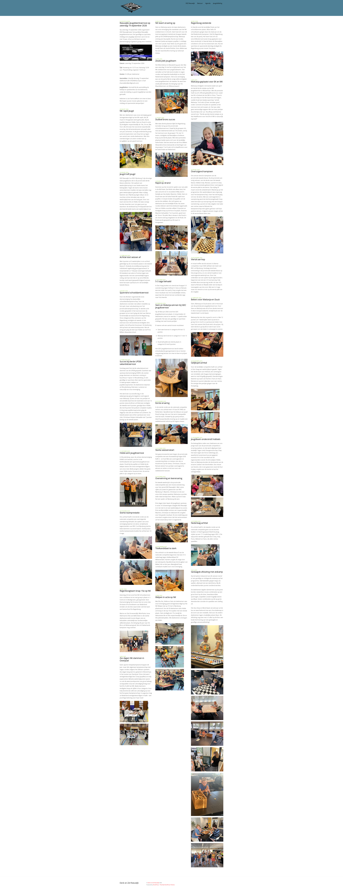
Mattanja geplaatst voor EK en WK (207, 81)
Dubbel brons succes (165, 119)
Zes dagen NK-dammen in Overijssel (132, 659)
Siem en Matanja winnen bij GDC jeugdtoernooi (170, 306)
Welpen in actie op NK (165, 597)
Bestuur (200, 3)
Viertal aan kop (198, 259)
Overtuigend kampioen (202, 171)
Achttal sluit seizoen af (130, 257)
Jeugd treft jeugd (127, 174)
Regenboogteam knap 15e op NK (135, 590)
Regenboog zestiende (201, 22)
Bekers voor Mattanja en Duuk (205, 299)
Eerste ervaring (162, 402)
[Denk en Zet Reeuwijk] (131, 11)
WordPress (156, 885)
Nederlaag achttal (199, 522)
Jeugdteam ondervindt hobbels (205, 439)
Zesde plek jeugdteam (165, 60)
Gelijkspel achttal (199, 362)
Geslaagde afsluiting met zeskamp (207, 571)
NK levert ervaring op (165, 22)
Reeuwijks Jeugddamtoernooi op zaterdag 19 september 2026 (135, 24)
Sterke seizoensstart (164, 449)
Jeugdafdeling (217, 3)
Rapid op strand (162, 182)
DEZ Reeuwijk (190, 3)
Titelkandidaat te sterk (165, 548)
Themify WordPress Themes (167, 885)
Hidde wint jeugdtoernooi (132, 452)
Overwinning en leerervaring (168, 478)
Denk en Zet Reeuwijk (153, 882)
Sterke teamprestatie (129, 512)
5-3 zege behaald (163, 281)
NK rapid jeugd (127, 110)
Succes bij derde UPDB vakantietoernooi (130, 362)
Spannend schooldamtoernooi (134, 292)
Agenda (207, 3)
